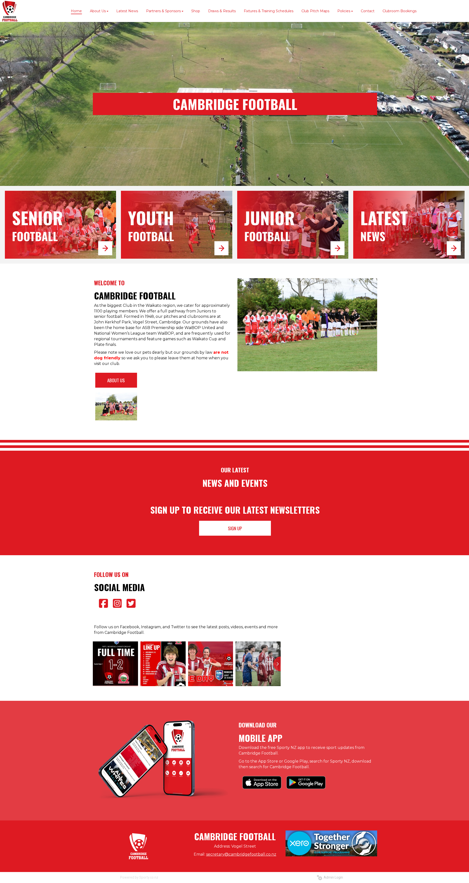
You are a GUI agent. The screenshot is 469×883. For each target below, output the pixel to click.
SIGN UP (235, 528)
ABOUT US (116, 380)
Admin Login (332, 877)
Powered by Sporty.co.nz (139, 877)
